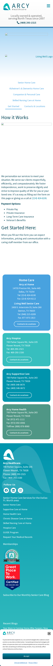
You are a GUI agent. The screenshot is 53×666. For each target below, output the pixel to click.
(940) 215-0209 (28, 314)
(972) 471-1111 (17, 419)
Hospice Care (9, 527)
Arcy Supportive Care (17, 373)
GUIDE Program (11, 532)
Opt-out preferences (20, 663)
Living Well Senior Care (26, 303)
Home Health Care (12, 513)
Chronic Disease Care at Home (17, 518)
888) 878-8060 (22, 426)
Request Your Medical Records (17, 537)
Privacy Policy (33, 663)
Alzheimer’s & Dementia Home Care (26, 88)
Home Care (26, 280)
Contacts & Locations (34, 106)
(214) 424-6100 (39, 198)
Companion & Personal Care (26, 94)
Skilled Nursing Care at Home (26, 100)
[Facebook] (6, 490)
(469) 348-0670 (17, 384)
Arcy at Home (26, 284)
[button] (49, 633)
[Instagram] (20, 490)
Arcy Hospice (13, 338)
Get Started (13, 106)
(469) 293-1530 (14, 477)
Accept (26, 656)
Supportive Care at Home (15, 509)
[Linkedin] (13, 490)
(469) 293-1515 (18, 474)
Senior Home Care (26, 82)
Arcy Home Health (16, 409)
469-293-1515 (17, 348)
